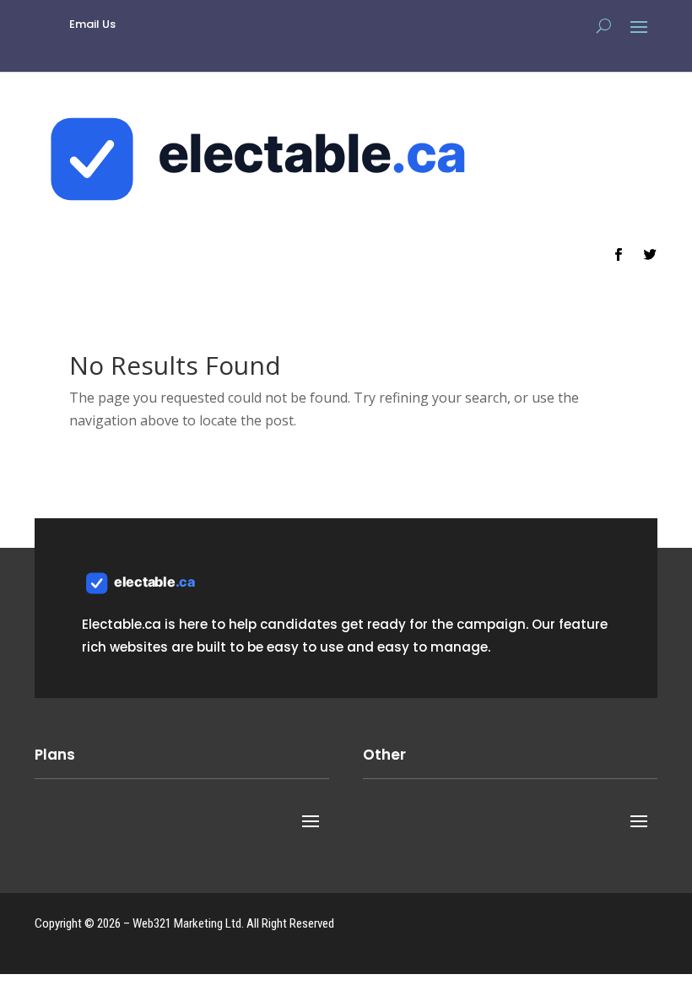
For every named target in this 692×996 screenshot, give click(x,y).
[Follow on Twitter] (649, 255)
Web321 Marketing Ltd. (188, 923)
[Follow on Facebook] (617, 255)
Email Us (92, 24)
